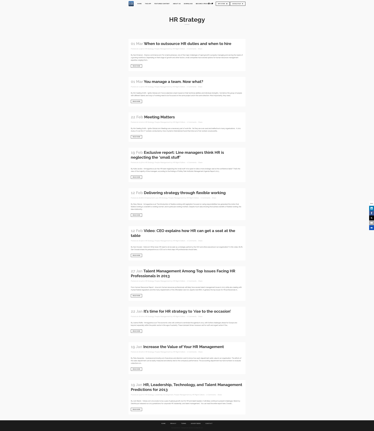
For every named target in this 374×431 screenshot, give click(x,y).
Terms (183, 423)
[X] (371, 218)
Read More (136, 66)
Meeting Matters (159, 117)
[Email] (371, 222)
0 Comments (191, 49)
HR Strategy (149, 49)
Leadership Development (163, 395)
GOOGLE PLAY (236, 3)
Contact (209, 423)
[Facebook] (371, 213)
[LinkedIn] (371, 208)
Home (163, 423)
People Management (162, 49)
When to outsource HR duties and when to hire (187, 43)
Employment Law (151, 198)
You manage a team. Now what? (173, 81)
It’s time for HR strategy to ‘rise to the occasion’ (187, 311)
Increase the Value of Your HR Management (183, 346)
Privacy (173, 423)
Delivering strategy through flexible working (185, 192)
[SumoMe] (371, 227)
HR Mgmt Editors (179, 49)
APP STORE (221, 3)
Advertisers (196, 423)
